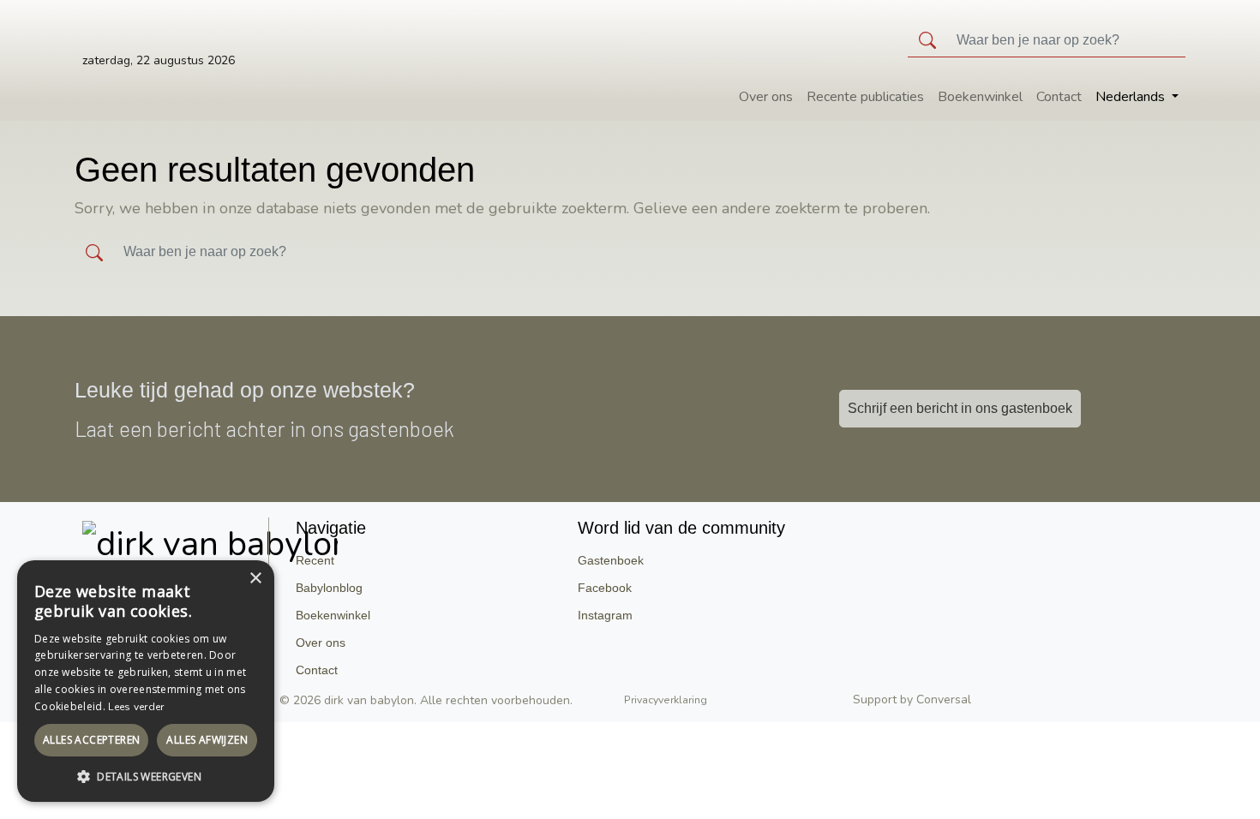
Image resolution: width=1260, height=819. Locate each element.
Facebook (605, 588)
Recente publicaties (865, 96)
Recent (315, 560)
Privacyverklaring (665, 701)
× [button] (255, 578)
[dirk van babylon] (210, 540)
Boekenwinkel (980, 96)
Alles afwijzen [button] (207, 739)
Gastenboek (611, 560)
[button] (145, 776)
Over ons (766, 96)
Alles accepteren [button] (91, 739)
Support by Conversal (912, 699)
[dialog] (145, 681)
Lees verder (136, 707)
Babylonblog (329, 588)
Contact (1059, 96)
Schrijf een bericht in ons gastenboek (960, 408)
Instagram (605, 615)
